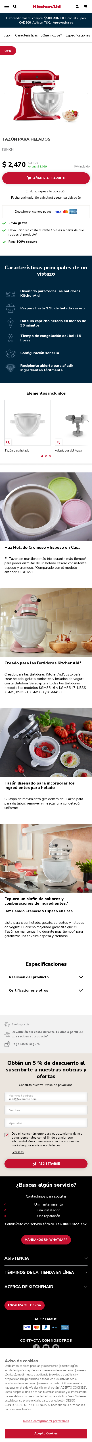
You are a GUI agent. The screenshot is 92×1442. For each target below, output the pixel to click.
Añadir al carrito (49, 178)
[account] (77, 7)
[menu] (6, 6)
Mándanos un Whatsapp (46, 1240)
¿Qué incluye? (51, 35)
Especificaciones (78, 35)
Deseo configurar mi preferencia (46, 1421)
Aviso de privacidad (59, 1085)
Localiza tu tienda (24, 1305)
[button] (42, 456)
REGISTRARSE (49, 1164)
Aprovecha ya (63, 22)
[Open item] (8, 442)
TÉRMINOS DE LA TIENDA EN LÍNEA (39, 1272)
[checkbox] (6, 1135)
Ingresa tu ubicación (52, 191)
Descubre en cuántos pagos (33, 211)
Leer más (18, 1152)
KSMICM (8, 149)
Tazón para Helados (26, 139)
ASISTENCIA (16, 1258)
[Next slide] (85, 428)
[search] (15, 6)
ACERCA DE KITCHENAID (28, 1286)
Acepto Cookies (46, 1434)
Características (26, 35)
